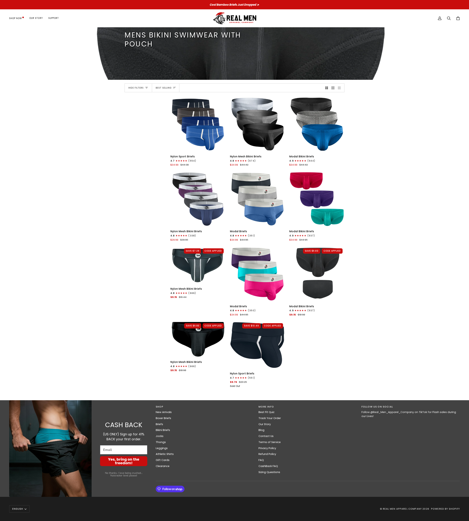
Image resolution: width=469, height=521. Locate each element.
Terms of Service (269, 442)
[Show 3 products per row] (333, 88)
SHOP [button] (159, 406)
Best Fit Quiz (266, 412)
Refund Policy (267, 454)
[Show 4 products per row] (340, 88)
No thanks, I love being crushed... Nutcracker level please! (124, 474)
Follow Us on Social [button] (377, 406)
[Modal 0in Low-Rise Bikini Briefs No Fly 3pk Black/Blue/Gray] (316, 124)
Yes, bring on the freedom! (123, 461)
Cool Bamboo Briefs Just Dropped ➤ (234, 4)
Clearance (162, 466)
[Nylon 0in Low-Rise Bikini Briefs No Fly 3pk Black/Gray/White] (257, 124)
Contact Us (266, 436)
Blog (261, 430)
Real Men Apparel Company (402, 509)
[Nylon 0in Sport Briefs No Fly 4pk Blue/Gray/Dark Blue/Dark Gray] (198, 124)
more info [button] (266, 406)
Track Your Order (269, 418)
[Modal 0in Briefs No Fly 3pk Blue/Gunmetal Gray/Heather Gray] (257, 199)
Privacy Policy (267, 448)
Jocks (159, 436)
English (17, 509)
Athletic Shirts (165, 454)
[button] (18, 18)
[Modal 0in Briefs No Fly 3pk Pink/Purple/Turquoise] (257, 274)
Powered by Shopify (445, 509)
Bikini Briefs (163, 430)
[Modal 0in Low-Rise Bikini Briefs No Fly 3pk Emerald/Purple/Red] (316, 199)
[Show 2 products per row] (327, 88)
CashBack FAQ (268, 466)
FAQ (261, 460)
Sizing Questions (269, 472)
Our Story (264, 424)
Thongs (161, 442)
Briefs (159, 424)
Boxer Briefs (163, 418)
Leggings (162, 448)
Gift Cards (162, 460)
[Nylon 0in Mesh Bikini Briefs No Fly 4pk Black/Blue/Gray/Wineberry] (198, 199)
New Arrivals (164, 412)
